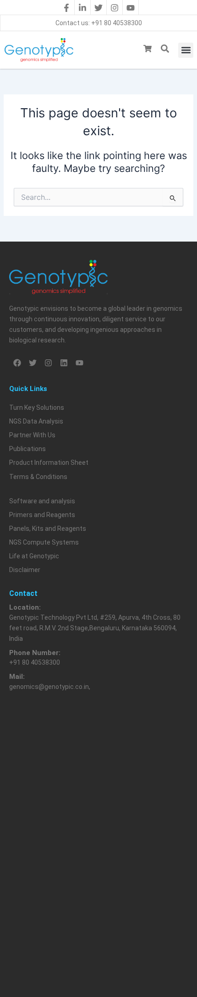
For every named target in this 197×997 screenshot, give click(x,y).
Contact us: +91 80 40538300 (98, 23)
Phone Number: (34, 653)
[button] (185, 50)
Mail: (17, 676)
